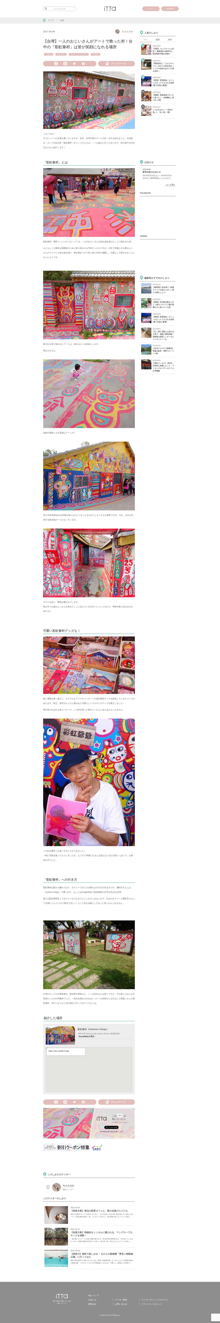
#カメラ (61, 54)
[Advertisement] (89, 1162)
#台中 (48, 54)
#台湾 (95, 54)
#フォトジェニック (78, 54)
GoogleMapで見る (86, 1036)
